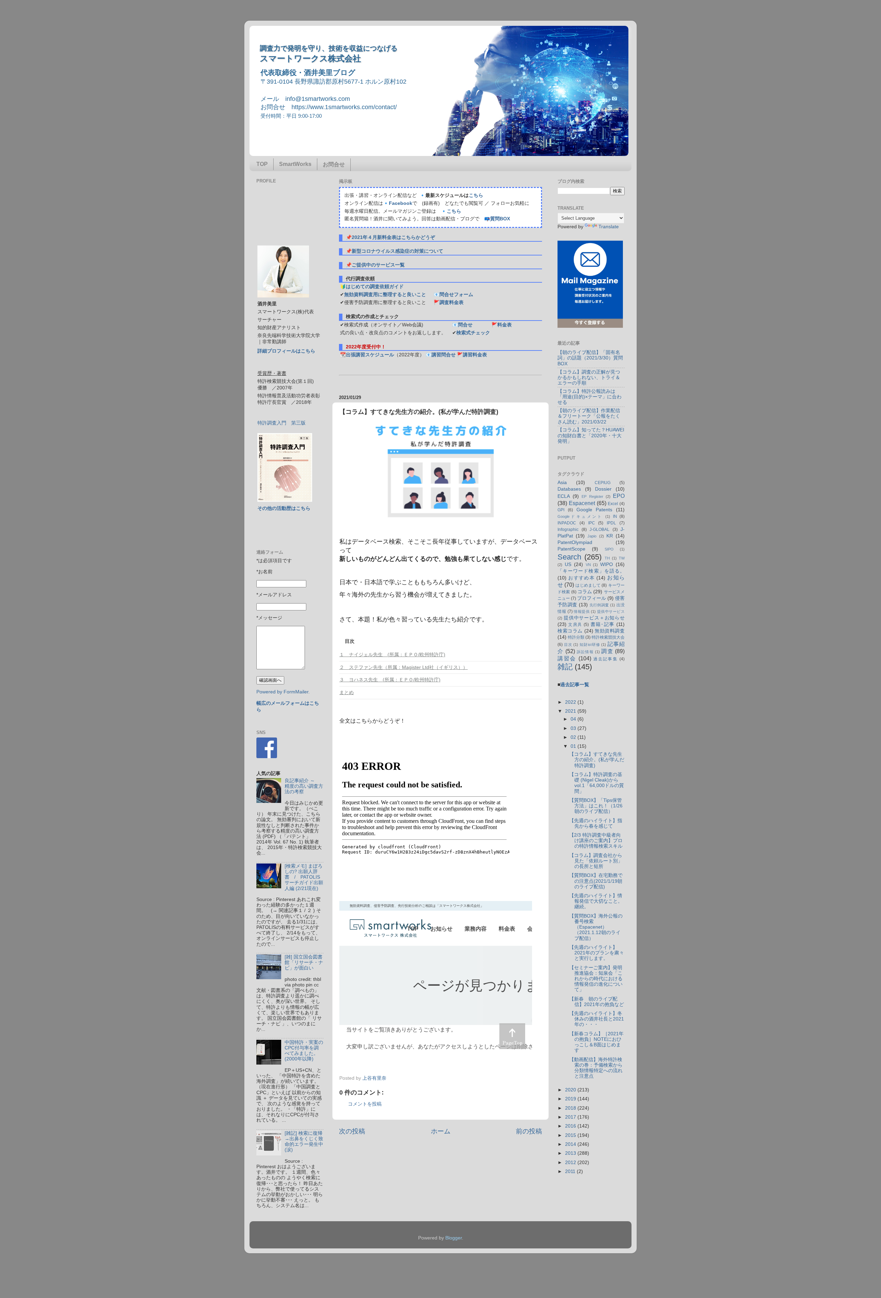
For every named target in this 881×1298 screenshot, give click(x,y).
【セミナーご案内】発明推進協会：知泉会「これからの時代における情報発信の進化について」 (596, 979)
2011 (571, 1171)
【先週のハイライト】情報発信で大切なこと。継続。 (596, 901)
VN (588, 565)
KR (609, 535)
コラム (584, 591)
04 (574, 719)
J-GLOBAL (599, 529)
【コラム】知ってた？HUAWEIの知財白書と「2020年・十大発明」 (591, 435)
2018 (571, 1108)
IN (615, 516)
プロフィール (591, 598)
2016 (571, 1126)
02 (574, 737)
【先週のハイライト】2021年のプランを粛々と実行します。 (596, 953)
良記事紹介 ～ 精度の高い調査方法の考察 (304, 786)
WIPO (606, 564)
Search (569, 557)
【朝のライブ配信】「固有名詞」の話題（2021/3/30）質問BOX (590, 358)
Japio (591, 536)
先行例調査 (599, 605)
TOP (262, 164)
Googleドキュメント (580, 516)
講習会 (567, 658)
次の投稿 (352, 1131)
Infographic (568, 529)
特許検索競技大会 (608, 637)
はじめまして (588, 585)
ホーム (440, 1131)
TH (607, 558)
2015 (571, 1135)
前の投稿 (529, 1131)
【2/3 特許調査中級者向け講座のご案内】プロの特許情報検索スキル (596, 841)
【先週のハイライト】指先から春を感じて (595, 823)
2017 (571, 1117)
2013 (571, 1153)
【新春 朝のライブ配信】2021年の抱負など (596, 1001)
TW (622, 558)
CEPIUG (603, 482)
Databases (569, 489)
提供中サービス (611, 611)
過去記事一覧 (574, 684)
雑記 (565, 666)
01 (574, 746)
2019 (571, 1098)
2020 (571, 1089)
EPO (619, 496)
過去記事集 (605, 659)
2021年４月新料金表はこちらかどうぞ (393, 237)
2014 (571, 1144)
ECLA (564, 496)
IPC (591, 523)
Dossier (603, 489)
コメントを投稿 (365, 1104)
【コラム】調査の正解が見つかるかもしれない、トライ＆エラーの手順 (589, 377)
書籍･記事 (603, 624)
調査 (607, 651)
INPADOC (567, 523)
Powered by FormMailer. (283, 691)
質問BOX (500, 218)
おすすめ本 (581, 577)
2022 (571, 702)
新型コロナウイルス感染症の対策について (397, 251)
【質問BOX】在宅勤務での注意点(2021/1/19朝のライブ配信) (596, 881)
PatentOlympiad (575, 542)
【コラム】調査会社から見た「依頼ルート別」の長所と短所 (596, 861)
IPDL (611, 523)
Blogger (453, 1238)
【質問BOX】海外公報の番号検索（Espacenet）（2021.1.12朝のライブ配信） (596, 927)
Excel (613, 503)
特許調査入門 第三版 (281, 423)
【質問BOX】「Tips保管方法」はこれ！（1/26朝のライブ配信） (596, 806)
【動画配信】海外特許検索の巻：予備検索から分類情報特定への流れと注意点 (596, 1068)
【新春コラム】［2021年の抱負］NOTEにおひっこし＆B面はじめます (596, 1042)
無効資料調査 (610, 631)
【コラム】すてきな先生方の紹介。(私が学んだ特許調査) (596, 760)
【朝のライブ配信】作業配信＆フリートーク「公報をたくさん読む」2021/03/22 (589, 416)
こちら (476, 195)
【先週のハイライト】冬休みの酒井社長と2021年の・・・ (596, 1019)
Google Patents (594, 509)
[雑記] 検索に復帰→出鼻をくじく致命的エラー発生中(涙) (304, 1142)
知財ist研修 (590, 644)
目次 (568, 644)
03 (574, 728)
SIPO (609, 549)
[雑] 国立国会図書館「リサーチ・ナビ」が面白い (304, 962)
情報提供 (582, 611)
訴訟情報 (585, 652)
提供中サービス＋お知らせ (594, 617)
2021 (571, 711)
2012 (571, 1162)
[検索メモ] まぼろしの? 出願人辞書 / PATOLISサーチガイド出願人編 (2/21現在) (304, 877)
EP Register (592, 496)
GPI (561, 509)
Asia (562, 482)
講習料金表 (475, 354)
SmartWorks (295, 164)
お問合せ (334, 164)
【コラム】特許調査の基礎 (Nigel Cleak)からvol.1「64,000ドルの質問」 (596, 783)
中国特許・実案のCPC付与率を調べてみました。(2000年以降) (304, 1051)
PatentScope (571, 549)
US (568, 564)
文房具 (575, 624)
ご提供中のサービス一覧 (378, 265)
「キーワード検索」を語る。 (591, 571)
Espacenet (582, 503)
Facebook (400, 203)
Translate (608, 226)
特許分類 (576, 637)
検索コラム (570, 631)
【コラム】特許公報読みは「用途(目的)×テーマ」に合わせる (590, 397)
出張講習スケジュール (370, 354)
